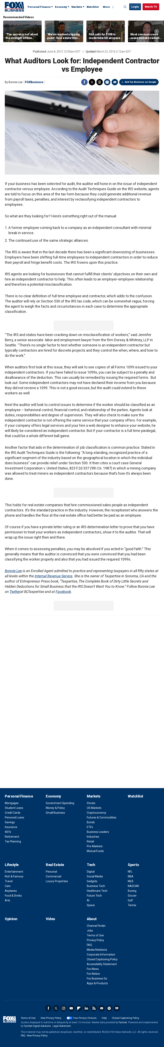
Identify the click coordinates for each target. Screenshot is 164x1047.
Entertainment (14, 871)
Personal (51, 871)
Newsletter (101, 1008)
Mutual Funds (95, 851)
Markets (76, 6)
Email (115, 82)
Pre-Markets (95, 846)
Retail (90, 841)
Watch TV (151, 6)
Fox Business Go (97, 978)
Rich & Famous (14, 876)
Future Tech (94, 895)
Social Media (95, 876)
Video (50, 919)
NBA (130, 876)
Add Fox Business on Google (140, 82)
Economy (61, 6)
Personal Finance (39, 6)
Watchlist (93, 6)
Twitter (92, 82)
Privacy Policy (95, 940)
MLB (130, 881)
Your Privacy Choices (85, 1018)
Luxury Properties (57, 881)
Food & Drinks (13, 895)
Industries (93, 836)
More (106, 6)
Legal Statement (62, 1026)
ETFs (90, 827)
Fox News (93, 968)
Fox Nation (93, 973)
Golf (130, 900)
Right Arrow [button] (156, 31)
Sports (133, 865)
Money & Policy (55, 807)
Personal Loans (14, 817)
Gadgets (92, 881)
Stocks (91, 803)
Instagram (63, 1008)
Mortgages (12, 803)
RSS (94, 1008)
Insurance (11, 827)
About (92, 919)
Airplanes (11, 890)
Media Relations (97, 949)
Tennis (132, 905)
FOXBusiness (34, 82)
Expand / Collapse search (125, 7)
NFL (130, 871)
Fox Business (14, 7)
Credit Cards (12, 812)
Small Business (55, 812)
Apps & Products (97, 983)
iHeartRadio (117, 1008)
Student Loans (14, 807)
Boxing (132, 890)
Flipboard (79, 1008)
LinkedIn (86, 1008)
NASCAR (133, 886)
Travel (9, 881)
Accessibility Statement (102, 964)
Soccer (132, 895)
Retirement (12, 836)
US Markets (94, 807)
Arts (7, 900)
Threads (99, 82)
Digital (91, 871)
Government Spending (60, 803)
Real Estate (55, 865)
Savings (10, 822)
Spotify (109, 1008)
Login (135, 6)
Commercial (53, 876)
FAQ (89, 945)
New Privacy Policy (51, 1018)
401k (8, 831)
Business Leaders (98, 831)
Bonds (91, 822)
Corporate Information (101, 954)
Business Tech (96, 886)
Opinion (11, 919)
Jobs (90, 930)
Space (91, 905)
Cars (8, 886)
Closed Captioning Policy (102, 959)
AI (88, 900)
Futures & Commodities (101, 817)
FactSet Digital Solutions (37, 1026)
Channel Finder (96, 925)
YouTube (71, 1008)
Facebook (84, 82)
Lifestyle (12, 865)
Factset (123, 1022)
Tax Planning (13, 841)
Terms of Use (95, 935)
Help (104, 1018)
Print (107, 82)
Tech (91, 865)
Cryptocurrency (96, 812)
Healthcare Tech (97, 890)
